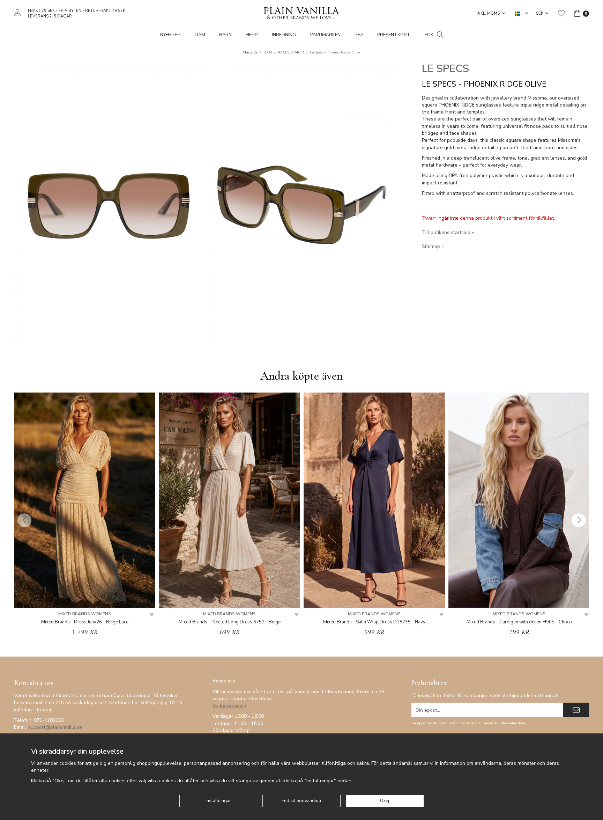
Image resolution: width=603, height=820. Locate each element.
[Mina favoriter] (561, 13)
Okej (384, 801)
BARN (225, 35)
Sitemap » (433, 246)
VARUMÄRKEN (325, 35)
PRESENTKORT (393, 35)
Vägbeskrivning (229, 705)
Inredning (284, 35)
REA (359, 35)
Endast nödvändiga (301, 801)
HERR (252, 35)
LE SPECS (445, 68)
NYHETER (170, 35)
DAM (200, 35)
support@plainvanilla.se (55, 727)
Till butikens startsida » (448, 232)
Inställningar (218, 801)
